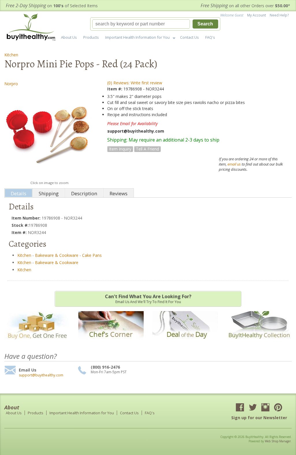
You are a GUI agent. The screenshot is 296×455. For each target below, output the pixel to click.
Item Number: (27, 218)
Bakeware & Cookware (56, 255)
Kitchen (11, 54)
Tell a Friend (147, 149)
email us (234, 164)
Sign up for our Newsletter (259, 417)
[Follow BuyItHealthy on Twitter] (252, 408)
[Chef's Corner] (111, 343)
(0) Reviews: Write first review (134, 83)
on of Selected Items (52, 5)
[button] (155, 24)
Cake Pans (92, 255)
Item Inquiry (120, 149)
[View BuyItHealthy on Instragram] (265, 408)
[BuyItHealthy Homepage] (32, 28)
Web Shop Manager (278, 441)
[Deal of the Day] (185, 343)
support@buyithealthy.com (41, 375)
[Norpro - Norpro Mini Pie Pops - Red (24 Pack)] (49, 133)
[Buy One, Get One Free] (37, 343)
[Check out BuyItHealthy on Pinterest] (278, 408)
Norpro (11, 83)
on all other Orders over (245, 5)
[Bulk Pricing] (259, 343)
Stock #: (20, 225)
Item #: (115, 89)
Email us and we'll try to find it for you (148, 298)
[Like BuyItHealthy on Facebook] (240, 408)
